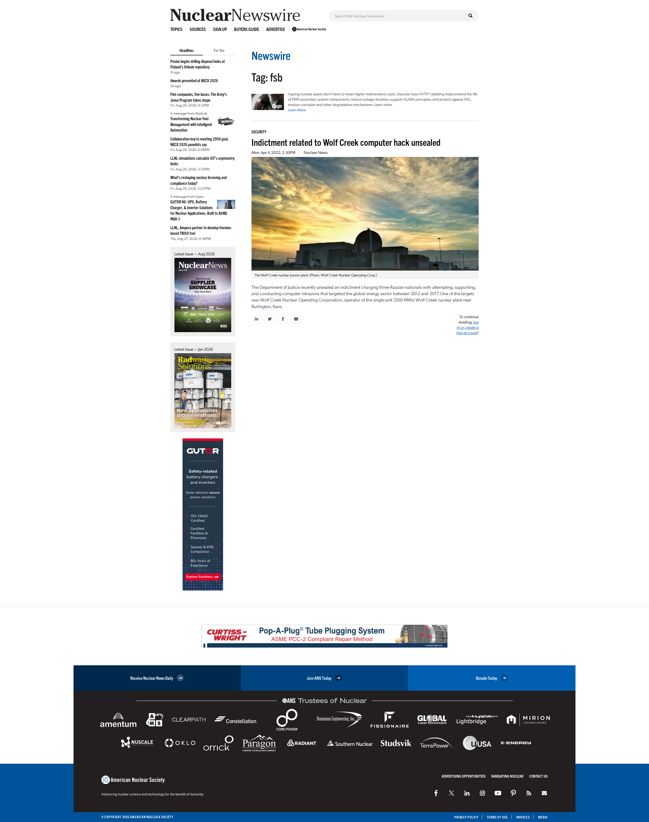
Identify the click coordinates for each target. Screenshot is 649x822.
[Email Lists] (544, 793)
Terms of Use (497, 817)
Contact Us (538, 776)
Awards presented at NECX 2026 (194, 80)
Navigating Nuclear (507, 776)
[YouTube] (498, 793)
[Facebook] (436, 793)
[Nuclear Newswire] (529, 793)
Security (258, 131)
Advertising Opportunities (463, 776)
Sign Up (220, 29)
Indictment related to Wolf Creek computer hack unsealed (346, 142)
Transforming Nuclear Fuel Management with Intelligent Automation (191, 124)
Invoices (523, 817)
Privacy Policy (466, 817)
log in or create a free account (467, 327)
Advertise (275, 29)
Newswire (271, 55)
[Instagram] (482, 793)
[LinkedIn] (467, 793)
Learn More (297, 109)
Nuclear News (316, 152)
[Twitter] (451, 793)
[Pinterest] (513, 793)
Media (543, 817)
